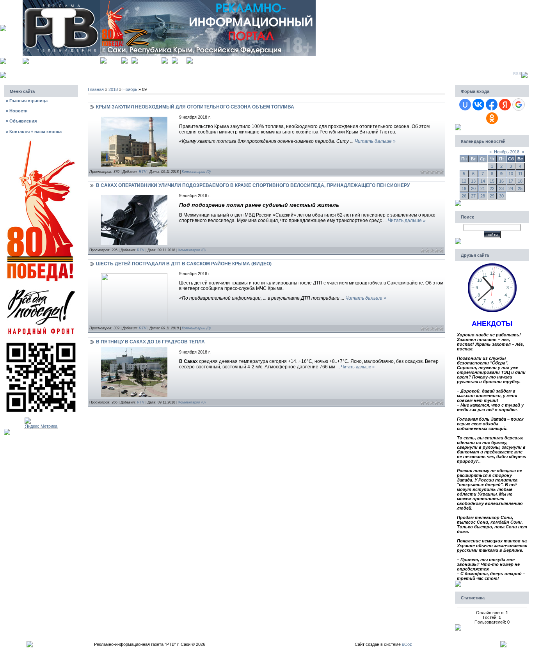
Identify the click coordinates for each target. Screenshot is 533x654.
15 (492, 181)
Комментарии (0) (196, 172)
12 (464, 181)
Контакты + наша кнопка (34, 131)
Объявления (21, 121)
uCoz (407, 644)
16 (501, 181)
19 (464, 188)
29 (492, 196)
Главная (114, 59)
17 (510, 181)
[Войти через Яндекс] (505, 104)
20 (473, 188)
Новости (17, 110)
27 (473, 196)
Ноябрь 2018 (506, 151)
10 (510, 173)
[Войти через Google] (518, 104)
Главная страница (27, 100)
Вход (182, 59)
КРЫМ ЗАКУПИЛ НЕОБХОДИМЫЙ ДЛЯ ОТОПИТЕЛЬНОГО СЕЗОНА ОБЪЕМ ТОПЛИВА (195, 107)
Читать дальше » (375, 141)
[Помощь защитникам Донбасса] (41, 288)
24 (510, 188)
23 (501, 188)
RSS (517, 73)
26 (464, 196)
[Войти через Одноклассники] (492, 118)
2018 (113, 89)
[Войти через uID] (465, 104)
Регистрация (150, 59)
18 (520, 181)
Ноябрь (130, 89)
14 (482, 181)
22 (492, 188)
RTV (142, 172)
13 (473, 181)
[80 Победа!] (41, 141)
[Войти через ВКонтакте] (478, 104)
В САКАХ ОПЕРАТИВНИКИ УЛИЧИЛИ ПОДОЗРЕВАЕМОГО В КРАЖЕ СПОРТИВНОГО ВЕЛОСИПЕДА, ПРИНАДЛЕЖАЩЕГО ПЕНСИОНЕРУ (253, 185)
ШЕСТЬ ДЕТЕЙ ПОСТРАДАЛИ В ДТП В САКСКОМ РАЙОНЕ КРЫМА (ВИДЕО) (184, 264)
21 (482, 188)
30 (501, 196)
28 (482, 196)
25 (520, 188)
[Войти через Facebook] (491, 104)
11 (520, 173)
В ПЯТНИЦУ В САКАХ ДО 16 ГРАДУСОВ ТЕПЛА (150, 342)
